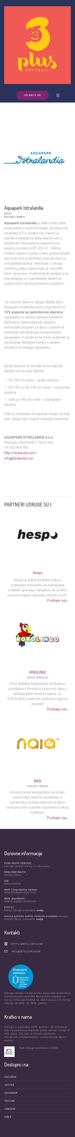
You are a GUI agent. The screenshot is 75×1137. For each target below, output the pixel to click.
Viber (7, 1116)
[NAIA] (37, 742)
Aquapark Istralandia (23, 207)
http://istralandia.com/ (20, 452)
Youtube (9, 1100)
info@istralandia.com (18, 458)
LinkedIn (9, 1108)
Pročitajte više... (58, 600)
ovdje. (41, 910)
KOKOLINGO (37, 672)
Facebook (10, 1076)
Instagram (11, 1092)
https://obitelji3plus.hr (26, 943)
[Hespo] (37, 534)
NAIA (37, 781)
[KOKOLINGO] (37, 634)
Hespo (37, 572)
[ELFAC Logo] (11, 1051)
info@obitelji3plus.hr (25, 951)
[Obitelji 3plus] (37, 45)
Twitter (9, 1084)
